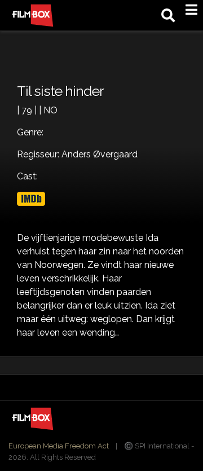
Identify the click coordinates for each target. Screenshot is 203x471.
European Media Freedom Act (58, 446)
